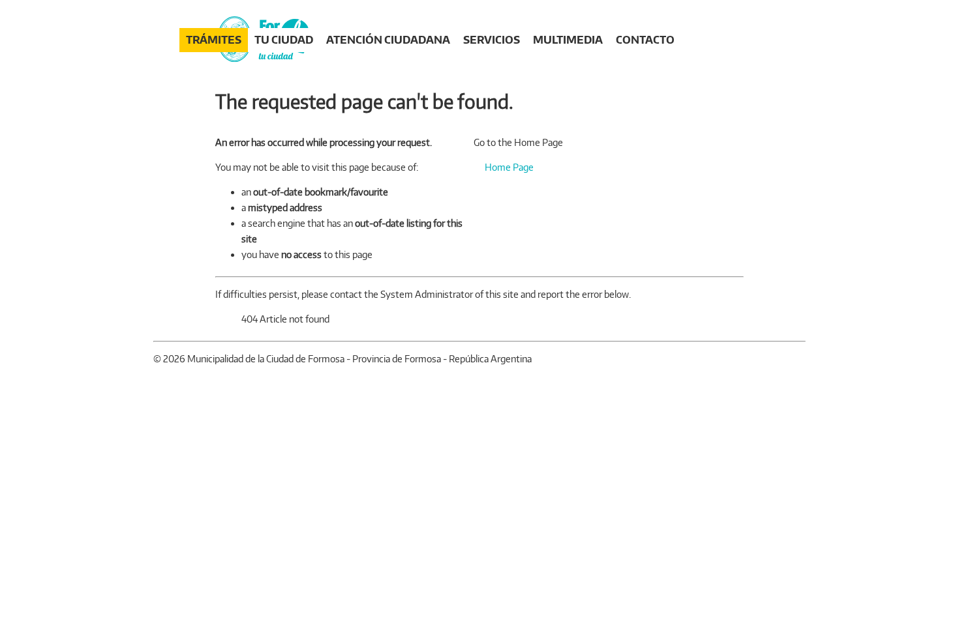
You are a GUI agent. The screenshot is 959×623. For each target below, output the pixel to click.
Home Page (508, 167)
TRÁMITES (213, 39)
